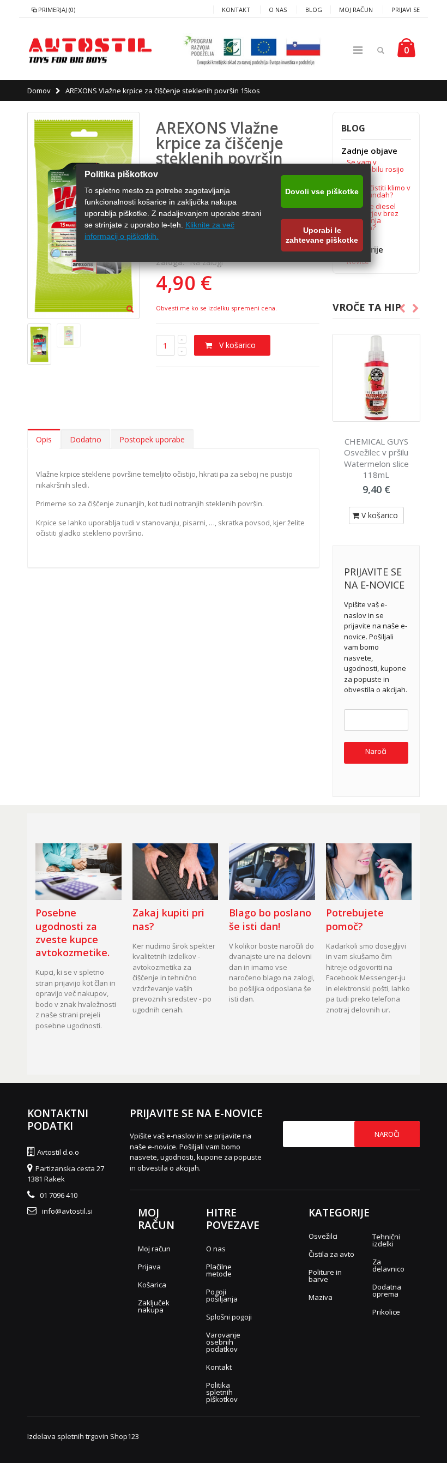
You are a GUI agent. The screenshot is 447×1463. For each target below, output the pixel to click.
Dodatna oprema (386, 1290)
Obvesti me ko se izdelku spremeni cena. (216, 308)
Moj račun (356, 9)
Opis (44, 439)
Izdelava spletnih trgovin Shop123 (83, 1436)
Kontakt (236, 9)
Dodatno (85, 439)
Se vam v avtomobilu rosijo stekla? (375, 169)
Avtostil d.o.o (58, 1152)
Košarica (152, 1285)
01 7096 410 (58, 1195)
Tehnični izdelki (386, 1240)
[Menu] (358, 50)
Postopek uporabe (152, 439)
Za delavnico (388, 1265)
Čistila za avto (331, 1254)
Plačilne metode (219, 1270)
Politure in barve (325, 1275)
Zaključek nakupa (154, 1306)
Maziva (321, 1297)
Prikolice (386, 1312)
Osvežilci (323, 1236)
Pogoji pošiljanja (222, 1295)
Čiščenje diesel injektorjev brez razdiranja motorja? (372, 216)
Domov (39, 90)
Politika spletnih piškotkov (222, 1392)
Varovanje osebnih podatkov (223, 1342)
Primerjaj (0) (56, 9)
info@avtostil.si (67, 1211)
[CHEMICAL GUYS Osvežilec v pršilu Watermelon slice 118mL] (376, 377)
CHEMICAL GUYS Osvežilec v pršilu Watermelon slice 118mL (376, 458)
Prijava (149, 1267)
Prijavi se (405, 9)
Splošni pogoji (229, 1317)
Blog (313, 9)
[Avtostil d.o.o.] (90, 50)
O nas (278, 9)
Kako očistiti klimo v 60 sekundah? (378, 191)
